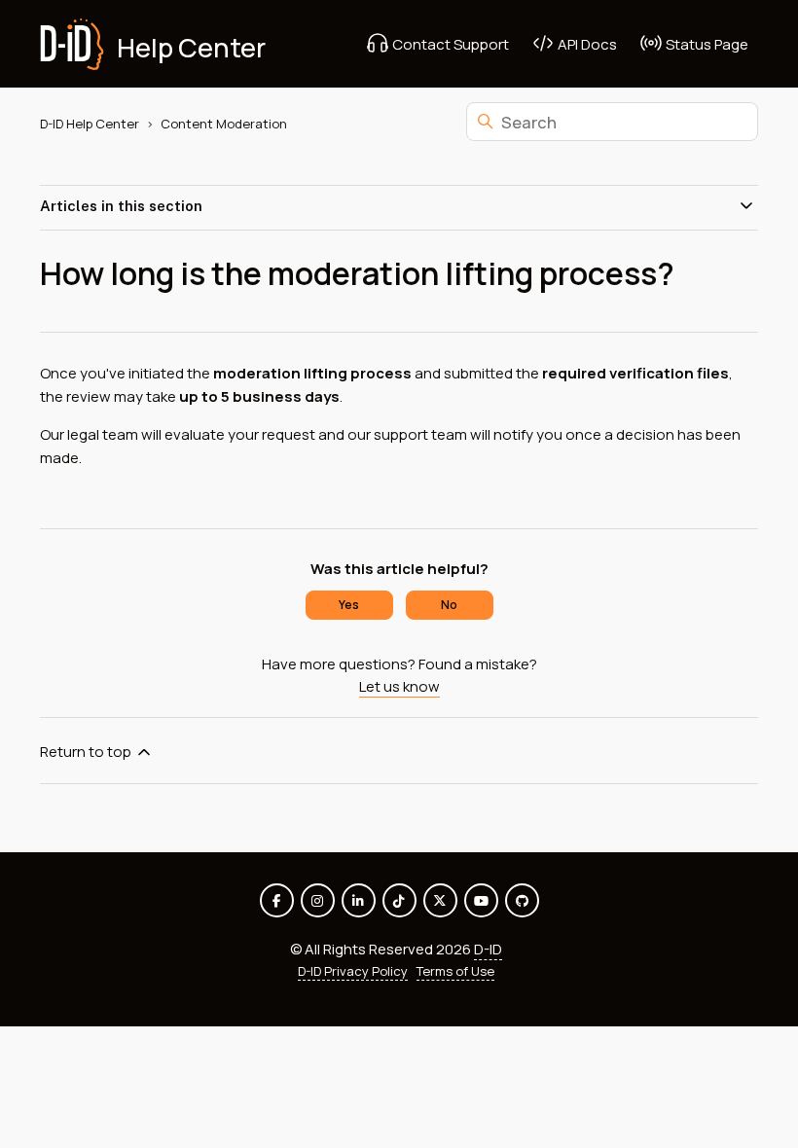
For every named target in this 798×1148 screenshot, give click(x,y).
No (449, 604)
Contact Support (449, 44)
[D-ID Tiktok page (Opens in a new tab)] (399, 900)
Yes (349, 604)
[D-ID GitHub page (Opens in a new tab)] (522, 900)
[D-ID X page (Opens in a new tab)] (440, 900)
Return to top (87, 751)
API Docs (586, 44)
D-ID (488, 949)
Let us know (399, 686)
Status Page (705, 44)
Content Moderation (224, 123)
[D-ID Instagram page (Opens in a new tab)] (318, 900)
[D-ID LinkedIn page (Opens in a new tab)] (359, 900)
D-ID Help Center (89, 123)
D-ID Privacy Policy (353, 971)
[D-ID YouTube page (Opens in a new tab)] (481, 900)
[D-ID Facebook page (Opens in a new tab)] (277, 900)
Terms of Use (455, 971)
